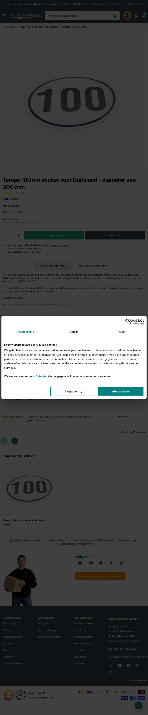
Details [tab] (74, 331)
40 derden (40, 376)
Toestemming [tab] (25, 331)
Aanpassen (71, 391)
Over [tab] (122, 331)
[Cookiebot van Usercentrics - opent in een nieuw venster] (128, 321)
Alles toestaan (121, 391)
